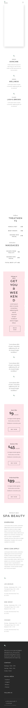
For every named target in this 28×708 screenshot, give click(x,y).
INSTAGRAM (7, 705)
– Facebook (7, 679)
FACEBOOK (13, 705)
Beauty (9, 146)
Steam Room (13, 202)
